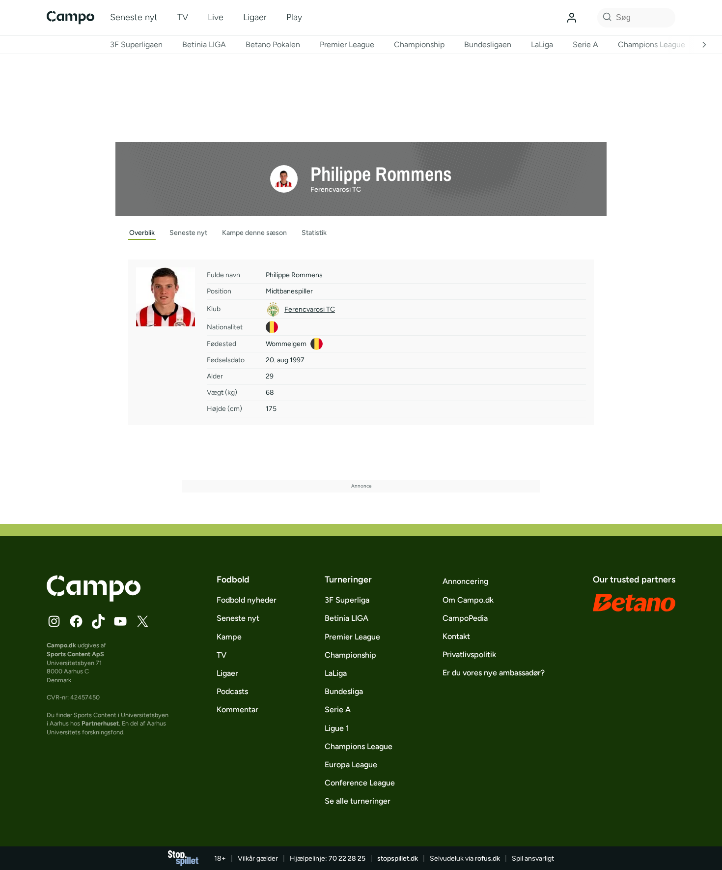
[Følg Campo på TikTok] (98, 621)
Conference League (360, 782)
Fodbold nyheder (247, 600)
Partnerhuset (100, 723)
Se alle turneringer (357, 801)
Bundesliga (344, 691)
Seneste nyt (134, 17)
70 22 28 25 (347, 858)
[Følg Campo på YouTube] (120, 621)
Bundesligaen (487, 44)
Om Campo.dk (468, 600)
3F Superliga (347, 600)
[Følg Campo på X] (142, 621)
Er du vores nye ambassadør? (494, 672)
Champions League (651, 44)
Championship (419, 44)
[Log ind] (572, 18)
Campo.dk (61, 645)
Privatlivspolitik (469, 654)
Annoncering (465, 581)
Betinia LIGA (204, 44)
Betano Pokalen (273, 44)
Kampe (229, 636)
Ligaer (255, 17)
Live (215, 17)
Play (294, 17)
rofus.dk (487, 858)
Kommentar (237, 709)
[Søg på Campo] (605, 18)
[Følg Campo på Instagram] (54, 621)
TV (182, 17)
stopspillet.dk (397, 858)
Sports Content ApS (75, 654)
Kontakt (456, 636)
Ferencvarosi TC (335, 189)
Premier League (347, 44)
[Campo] (70, 17)
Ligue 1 (337, 728)
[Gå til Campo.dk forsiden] (93, 598)
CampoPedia (465, 618)
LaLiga (542, 44)
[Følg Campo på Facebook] (76, 621)
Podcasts (232, 691)
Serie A (585, 44)
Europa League (351, 764)
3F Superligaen (136, 44)
